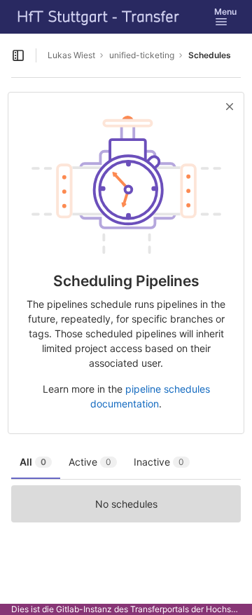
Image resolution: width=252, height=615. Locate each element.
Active (90, 462)
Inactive (159, 462)
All (33, 462)
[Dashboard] (99, 17)
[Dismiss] (229, 106)
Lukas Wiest (71, 55)
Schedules (209, 55)
